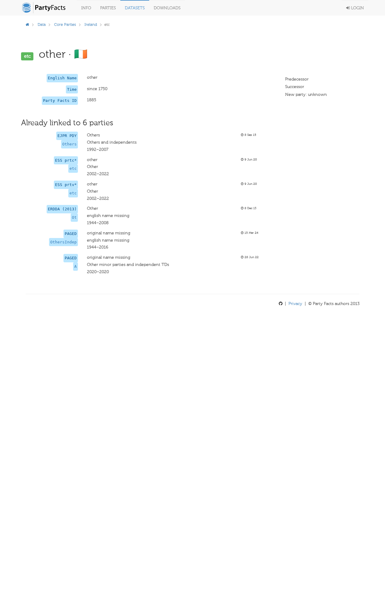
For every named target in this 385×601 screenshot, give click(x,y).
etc (73, 168)
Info (86, 8)
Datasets (135, 8)
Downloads (167, 8)
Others (69, 144)
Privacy (295, 303)
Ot (74, 217)
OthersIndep (63, 242)
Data (42, 24)
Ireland (91, 24)
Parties (108, 8)
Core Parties (65, 24)
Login (357, 8)
